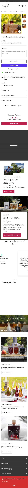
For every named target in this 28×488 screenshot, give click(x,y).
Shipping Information (8, 95)
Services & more (6, 473)
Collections (7, 11)
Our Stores (4, 463)
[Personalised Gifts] (14, 428)
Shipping (10, 43)
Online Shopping (6, 469)
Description (5, 90)
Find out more (20, 158)
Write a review (14, 123)
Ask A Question (6, 100)
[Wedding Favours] (14, 389)
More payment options (14, 69)
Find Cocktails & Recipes (12, 235)
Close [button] (14, 485)
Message (3, 48)
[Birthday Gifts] (14, 349)
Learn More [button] (5, 481)
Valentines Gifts (12, 11)
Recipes (5, 227)
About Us (4, 458)
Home (2, 11)
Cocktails (19, 226)
